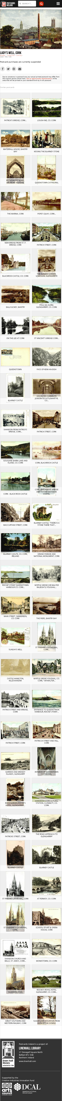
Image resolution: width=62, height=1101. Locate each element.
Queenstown (15, 369)
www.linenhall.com (27, 1061)
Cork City (19, 55)
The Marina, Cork (15, 213)
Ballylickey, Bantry (15, 307)
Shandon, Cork (15, 992)
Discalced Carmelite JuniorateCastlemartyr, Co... (46, 398)
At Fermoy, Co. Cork (46, 898)
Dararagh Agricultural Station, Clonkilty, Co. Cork (46, 803)
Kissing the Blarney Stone (46, 151)
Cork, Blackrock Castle (46, 462)
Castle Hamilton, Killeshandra (15, 679)
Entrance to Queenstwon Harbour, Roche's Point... (46, 710)
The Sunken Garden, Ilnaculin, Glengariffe (46, 275)
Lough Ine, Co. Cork (46, 120)
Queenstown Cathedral (46, 182)
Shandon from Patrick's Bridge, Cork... (15, 430)
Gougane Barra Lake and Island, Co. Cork (15, 461)
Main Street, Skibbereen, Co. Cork (15, 617)
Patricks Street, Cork (15, 836)
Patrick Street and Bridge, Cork (15, 710)
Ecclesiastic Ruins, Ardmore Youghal (15, 181)
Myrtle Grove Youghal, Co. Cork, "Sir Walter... (47, 679)
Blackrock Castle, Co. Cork (15, 276)
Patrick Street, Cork (46, 245)
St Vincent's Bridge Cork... (46, 338)
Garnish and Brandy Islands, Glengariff (15, 773)
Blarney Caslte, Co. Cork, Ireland (15, 555)
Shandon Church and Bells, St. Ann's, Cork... (15, 959)
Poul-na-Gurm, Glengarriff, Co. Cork (46, 306)
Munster (2, 55)
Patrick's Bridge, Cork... (15, 120)
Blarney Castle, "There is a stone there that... (46, 524)
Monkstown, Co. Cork (46, 961)
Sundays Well (15, 649)
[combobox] (27, 4)
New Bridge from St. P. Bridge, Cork (15, 243)
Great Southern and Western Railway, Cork (15, 1022)
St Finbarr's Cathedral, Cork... (46, 648)
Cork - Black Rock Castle (15, 494)
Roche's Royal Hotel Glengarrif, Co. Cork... (46, 991)
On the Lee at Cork (15, 338)
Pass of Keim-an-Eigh (46, 369)
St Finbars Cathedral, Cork (15, 898)
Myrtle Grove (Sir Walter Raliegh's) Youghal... (47, 586)
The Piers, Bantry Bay (46, 618)
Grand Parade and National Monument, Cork (46, 555)
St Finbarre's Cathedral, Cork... (15, 928)
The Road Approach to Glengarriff (46, 835)
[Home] (3, 4)
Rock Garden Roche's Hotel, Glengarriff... (15, 804)
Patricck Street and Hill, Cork (47, 742)
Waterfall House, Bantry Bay (15, 150)
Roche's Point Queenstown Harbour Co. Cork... (15, 586)
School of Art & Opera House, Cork (46, 928)
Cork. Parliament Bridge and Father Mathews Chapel (46, 491)
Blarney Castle (15, 400)
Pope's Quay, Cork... (46, 213)
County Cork (10, 55)
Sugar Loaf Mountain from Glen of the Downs (46, 1022)
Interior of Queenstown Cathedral (46, 773)
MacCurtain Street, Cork (15, 525)
